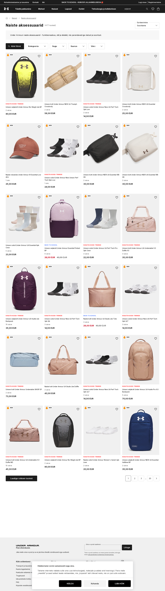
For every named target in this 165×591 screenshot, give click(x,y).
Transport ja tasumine (24, 566)
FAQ (17, 582)
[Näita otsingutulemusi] (147, 9)
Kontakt (36, 2)
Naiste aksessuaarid (28, 18)
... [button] (145, 478)
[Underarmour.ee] (6, 8)
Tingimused (20, 576)
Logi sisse (142, 2)
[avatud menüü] (33, 9)
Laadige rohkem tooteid (21, 478)
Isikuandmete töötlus (23, 579)
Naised (14, 18)
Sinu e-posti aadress (93, 544)
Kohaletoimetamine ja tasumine (16, 2)
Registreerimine (154, 2)
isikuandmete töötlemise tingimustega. (101, 554)
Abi (43, 2)
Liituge (127, 547)
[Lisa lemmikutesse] (39, 56)
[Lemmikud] (153, 9)
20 (150, 478)
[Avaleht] (7, 18)
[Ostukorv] (158, 9)
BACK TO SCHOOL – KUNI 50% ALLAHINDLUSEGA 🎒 (82, 2)
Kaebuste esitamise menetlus (26, 572)
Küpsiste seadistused (24, 585)
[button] (156, 478)
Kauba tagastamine (23, 569)
